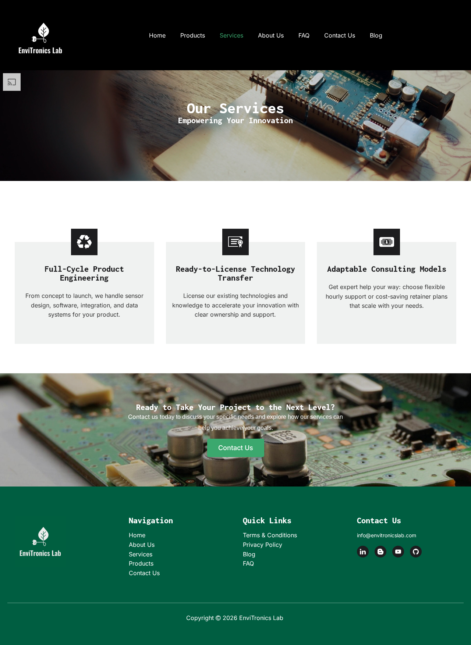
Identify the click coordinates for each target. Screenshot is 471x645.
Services (231, 35)
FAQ (303, 35)
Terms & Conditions (270, 535)
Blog (376, 35)
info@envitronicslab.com (386, 535)
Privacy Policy (262, 544)
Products (192, 35)
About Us (271, 35)
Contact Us (339, 35)
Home (157, 35)
